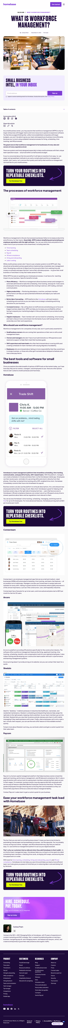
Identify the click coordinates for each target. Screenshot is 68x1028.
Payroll (9, 253)
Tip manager (7, 988)
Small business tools (41, 967)
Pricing (5, 993)
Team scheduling (12, 250)
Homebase (42, 299)
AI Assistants (7, 978)
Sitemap (53, 983)
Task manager (7, 986)
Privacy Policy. (51, 96)
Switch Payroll (39, 995)
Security (53, 978)
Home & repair (23, 973)
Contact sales (55, 970)
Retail (21, 965)
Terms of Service (29, 1021)
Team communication (9, 983)
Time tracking (11, 248)
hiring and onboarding (38, 860)
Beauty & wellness (24, 967)
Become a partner (56, 973)
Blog (36, 962)
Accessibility (48, 1021)
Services (21, 975)
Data (36, 979)
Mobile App (6, 996)
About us (53, 962)
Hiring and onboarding (14, 258)
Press (52, 967)
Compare (38, 992)
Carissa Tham (25, 32)
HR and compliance (13, 255)
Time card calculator (41, 985)
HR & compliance (8, 975)
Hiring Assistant (7, 980)
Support (37, 965)
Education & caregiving (26, 980)
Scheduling (6, 962)
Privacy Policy (38, 1021)
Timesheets (6, 967)
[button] (64, 4)
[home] (9, 4)
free (4, 501)
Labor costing (11, 260)
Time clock (6, 965)
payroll (48, 860)
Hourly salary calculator (42, 987)
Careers (53, 965)
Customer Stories (40, 974)
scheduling (26, 860)
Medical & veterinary (25, 970)
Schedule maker (40, 982)
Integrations (7, 991)
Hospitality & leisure (25, 978)
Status (53, 975)
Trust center (54, 980)
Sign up (54, 93)
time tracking (17, 860)
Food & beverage (24, 962)
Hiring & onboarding (9, 973)
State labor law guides (41, 990)
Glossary (37, 977)
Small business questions (39, 971)
